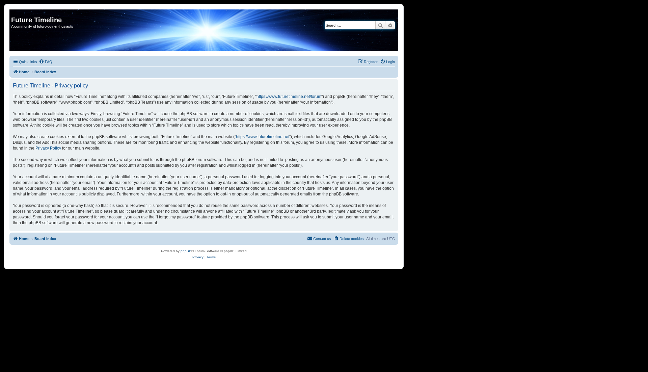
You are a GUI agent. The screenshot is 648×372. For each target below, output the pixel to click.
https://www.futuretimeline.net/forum (288, 96)
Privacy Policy (48, 148)
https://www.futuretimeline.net (262, 136)
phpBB (186, 251)
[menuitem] (45, 62)
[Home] (15, 13)
